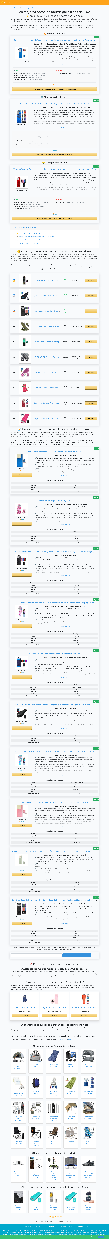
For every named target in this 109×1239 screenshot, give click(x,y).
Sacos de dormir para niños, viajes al (54, 500)
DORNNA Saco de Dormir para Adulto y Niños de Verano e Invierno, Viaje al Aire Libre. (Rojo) (54, 169)
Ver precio (91, 280)
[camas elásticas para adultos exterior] (71, 1162)
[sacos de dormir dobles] (18, 1196)
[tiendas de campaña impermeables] (18, 1055)
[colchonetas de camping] (71, 1082)
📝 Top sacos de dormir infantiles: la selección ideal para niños (35, 240)
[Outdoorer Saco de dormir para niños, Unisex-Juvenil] (25, 387)
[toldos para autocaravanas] (88, 1107)
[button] (65, 64)
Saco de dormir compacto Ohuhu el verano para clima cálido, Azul (54, 452)
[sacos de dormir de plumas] (53, 1196)
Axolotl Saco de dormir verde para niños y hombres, (55, 342)
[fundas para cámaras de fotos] (18, 1162)
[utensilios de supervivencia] (36, 1107)
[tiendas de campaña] (88, 1055)
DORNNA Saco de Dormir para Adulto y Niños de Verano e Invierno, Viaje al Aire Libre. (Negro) (54, 551)
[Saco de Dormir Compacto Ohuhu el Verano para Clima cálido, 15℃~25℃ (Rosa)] (21, 811)
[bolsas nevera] (36, 1055)
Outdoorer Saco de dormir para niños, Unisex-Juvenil (56, 388)
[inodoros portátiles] (71, 1055)
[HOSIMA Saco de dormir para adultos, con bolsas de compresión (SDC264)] (25, 280)
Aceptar (101, 1237)
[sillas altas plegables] (18, 1132)
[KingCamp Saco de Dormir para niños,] (25, 403)
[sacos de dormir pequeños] (88, 1196)
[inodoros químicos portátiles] (53, 1082)
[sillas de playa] (71, 1132)
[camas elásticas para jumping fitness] (53, 1162)
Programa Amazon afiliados (29, 1226)
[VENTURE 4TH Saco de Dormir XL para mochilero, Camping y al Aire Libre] (25, 357)
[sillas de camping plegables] (36, 1132)
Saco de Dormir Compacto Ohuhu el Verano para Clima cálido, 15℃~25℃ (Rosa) (54, 802)
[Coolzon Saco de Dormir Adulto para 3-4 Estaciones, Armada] (21, 662)
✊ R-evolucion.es (7, 2)
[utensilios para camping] (18, 1107)
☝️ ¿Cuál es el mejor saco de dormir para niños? (31, 233)
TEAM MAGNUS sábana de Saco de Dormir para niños (36, 1007)
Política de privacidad (63, 1226)
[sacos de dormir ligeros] (36, 1196)
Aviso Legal (53, 1226)
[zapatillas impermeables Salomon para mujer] (88, 1162)
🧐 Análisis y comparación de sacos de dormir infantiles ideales (35, 236)
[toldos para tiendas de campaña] (53, 1107)
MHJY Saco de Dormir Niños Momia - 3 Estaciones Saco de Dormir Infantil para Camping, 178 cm (54, 603)
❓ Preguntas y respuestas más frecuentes (29, 243)
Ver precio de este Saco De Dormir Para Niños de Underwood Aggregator (54, 89)
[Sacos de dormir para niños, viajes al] (21, 509)
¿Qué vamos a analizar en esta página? (24, 227)
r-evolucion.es (15, 8)
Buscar (77, 955)
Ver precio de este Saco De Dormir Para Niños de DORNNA (54, 218)
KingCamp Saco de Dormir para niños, (49, 403)
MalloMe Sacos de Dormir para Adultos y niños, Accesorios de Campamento (54, 103)
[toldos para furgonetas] (71, 1107)
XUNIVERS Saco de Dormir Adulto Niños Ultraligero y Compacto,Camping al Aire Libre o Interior (54, 705)
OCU (69, 1039)
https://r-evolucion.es (77, 1226)
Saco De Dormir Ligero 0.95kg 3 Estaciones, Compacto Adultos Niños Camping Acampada (54, 40)
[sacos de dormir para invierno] (71, 1196)
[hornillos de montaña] (88, 1082)
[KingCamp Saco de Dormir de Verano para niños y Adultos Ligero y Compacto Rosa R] (25, 418)
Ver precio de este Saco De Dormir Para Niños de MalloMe (54, 155)
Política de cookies (43, 1226)
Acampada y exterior (27, 8)
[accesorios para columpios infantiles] (36, 1162)
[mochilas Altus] (36, 1082)
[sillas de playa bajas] (88, 1132)
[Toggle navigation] (105, 2)
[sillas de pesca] (53, 1132)
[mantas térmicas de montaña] (18, 1082)
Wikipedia (62, 1039)
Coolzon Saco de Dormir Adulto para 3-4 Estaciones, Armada (54, 654)
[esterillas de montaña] (53, 1055)
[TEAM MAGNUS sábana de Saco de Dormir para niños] (24, 999)
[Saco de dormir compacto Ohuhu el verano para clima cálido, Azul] (21, 460)
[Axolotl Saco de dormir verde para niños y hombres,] (25, 341)
